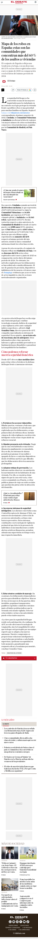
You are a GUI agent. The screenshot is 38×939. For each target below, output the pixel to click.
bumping (8, 272)
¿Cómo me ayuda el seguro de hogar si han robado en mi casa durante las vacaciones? (13, 193)
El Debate (11, 81)
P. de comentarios (24, 929)
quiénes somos (13, 925)
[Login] (35, 2)
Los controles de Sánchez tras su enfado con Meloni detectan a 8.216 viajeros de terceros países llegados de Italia (19, 731)
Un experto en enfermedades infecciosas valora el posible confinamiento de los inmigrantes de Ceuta (9, 900)
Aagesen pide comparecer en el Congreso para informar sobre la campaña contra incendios (26, 901)
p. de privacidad (27, 927)
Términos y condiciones (12, 927)
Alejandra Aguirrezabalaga (9, 199)
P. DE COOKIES (12, 929)
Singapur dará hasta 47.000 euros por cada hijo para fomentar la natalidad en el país (28, 867)
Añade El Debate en (22, 90)
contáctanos (24, 925)
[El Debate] (19, 2)
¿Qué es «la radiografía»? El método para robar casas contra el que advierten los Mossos (13, 496)
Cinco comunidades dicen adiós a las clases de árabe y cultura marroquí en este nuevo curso (20, 740)
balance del (15, 113)
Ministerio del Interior (14, 653)
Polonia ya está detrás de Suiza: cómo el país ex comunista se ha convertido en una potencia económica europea (19, 750)
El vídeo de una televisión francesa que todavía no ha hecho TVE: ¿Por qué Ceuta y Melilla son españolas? (20, 769)
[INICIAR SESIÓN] (35, 2)
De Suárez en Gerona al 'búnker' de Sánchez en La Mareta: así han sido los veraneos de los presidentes (18, 759)
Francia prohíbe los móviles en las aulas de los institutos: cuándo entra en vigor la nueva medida (28, 883)
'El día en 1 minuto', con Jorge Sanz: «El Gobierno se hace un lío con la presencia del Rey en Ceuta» (9, 867)
